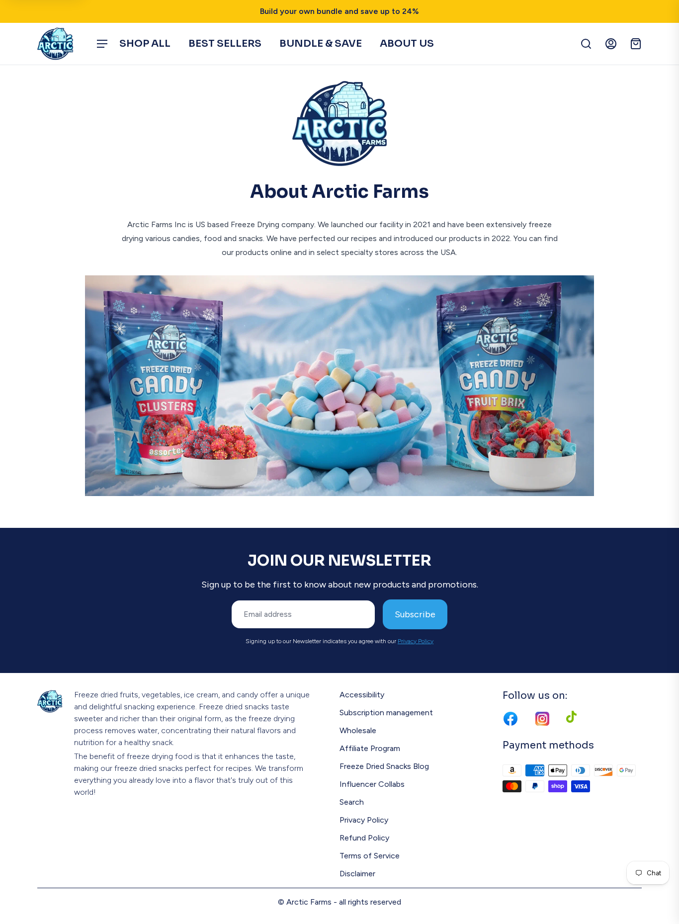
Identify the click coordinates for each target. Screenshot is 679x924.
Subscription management (386, 712)
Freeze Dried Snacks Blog (384, 766)
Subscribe (415, 614)
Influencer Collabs (372, 784)
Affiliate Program (370, 748)
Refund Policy (364, 837)
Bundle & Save (320, 43)
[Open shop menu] (102, 44)
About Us (407, 43)
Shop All (144, 43)
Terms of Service (370, 855)
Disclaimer (357, 873)
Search (352, 802)
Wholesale (358, 730)
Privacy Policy (415, 641)
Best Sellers (224, 43)
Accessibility (362, 694)
